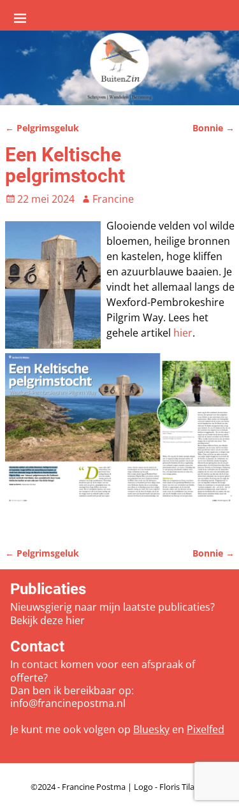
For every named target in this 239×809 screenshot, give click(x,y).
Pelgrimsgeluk (42, 128)
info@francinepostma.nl (68, 703)
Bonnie (213, 128)
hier (182, 333)
